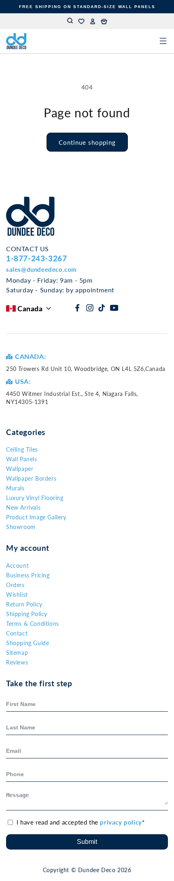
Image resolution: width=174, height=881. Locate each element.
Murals (15, 488)
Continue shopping (87, 142)
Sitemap (17, 652)
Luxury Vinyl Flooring (35, 497)
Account (17, 565)
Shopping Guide (27, 642)
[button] (104, 21)
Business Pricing (28, 575)
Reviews (17, 662)
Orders (15, 584)
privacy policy (121, 822)
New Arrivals (23, 507)
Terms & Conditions (32, 623)
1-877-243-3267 (36, 258)
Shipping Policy (26, 613)
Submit (87, 841)
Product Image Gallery (36, 517)
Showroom (21, 526)
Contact (17, 633)
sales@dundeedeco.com (41, 269)
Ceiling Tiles (22, 449)
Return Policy (24, 604)
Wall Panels (21, 459)
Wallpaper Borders (31, 478)
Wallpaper (19, 468)
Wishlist (17, 594)
